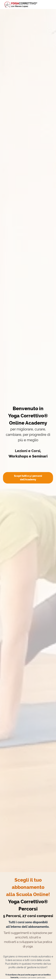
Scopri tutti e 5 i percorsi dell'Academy (28, 477)
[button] (51, 4)
